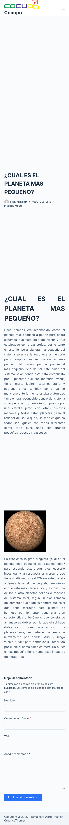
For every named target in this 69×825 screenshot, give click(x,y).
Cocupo (13, 12)
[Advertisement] (34, 53)
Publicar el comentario (23, 797)
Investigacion (13, 205)
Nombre (10, 700)
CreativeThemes (15, 820)
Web (7, 736)
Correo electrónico (17, 718)
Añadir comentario (17, 754)
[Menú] (63, 8)
